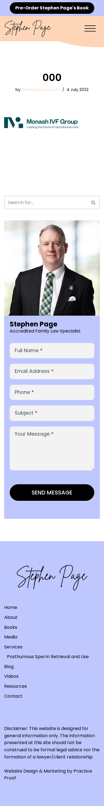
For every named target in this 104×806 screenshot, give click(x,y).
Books (10, 627)
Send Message (52, 492)
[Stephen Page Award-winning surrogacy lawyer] (27, 28)
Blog (9, 666)
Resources (15, 686)
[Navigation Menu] (90, 28)
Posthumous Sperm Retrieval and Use (48, 656)
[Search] (93, 202)
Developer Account (41, 89)
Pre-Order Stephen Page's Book (52, 8)
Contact (13, 696)
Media (10, 637)
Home (10, 607)
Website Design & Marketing (35, 771)
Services (13, 647)
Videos (11, 676)
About (10, 617)
